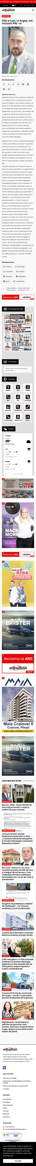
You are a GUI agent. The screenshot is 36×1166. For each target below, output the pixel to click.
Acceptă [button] (18, 1161)
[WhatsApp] (9, 84)
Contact (6, 1089)
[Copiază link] (9, 89)
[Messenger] (28, 84)
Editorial (6, 16)
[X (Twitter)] (14, 84)
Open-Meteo (19, 474)
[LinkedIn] (18, 84)
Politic (5, 1108)
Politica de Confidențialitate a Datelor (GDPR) (17, 1082)
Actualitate (7, 1099)
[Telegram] (23, 84)
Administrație (8, 1105)
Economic (6, 1117)
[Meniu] (33, 10)
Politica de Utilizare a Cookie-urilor (15, 1086)
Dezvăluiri (6, 1102)
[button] (18, 332)
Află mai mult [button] (8, 1155)
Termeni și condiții (9, 1078)
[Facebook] (4, 84)
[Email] (4, 89)
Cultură (6, 1111)
